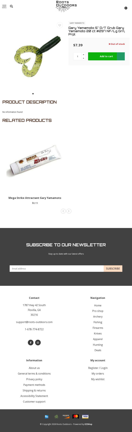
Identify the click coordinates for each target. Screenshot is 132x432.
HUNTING (98, 345)
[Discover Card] (66, 416)
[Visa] (85, 416)
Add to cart (106, 56)
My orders (98, 373)
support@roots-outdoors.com (34, 322)
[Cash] (56, 416)
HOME (97, 305)
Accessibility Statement (34, 396)
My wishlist (97, 379)
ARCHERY (98, 316)
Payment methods (34, 385)
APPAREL (98, 339)
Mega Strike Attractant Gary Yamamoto (35, 198)
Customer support (34, 401)
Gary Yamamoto (77, 23)
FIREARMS (98, 328)
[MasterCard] (76, 416)
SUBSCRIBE (113, 268)
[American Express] (47, 416)
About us (34, 368)
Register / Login (98, 368)
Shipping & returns (34, 390)
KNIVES (98, 333)
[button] (33, 93)
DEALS (97, 350)
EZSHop (88, 424)
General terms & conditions (34, 373)
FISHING (98, 322)
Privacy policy (34, 379)
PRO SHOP (97, 311)
